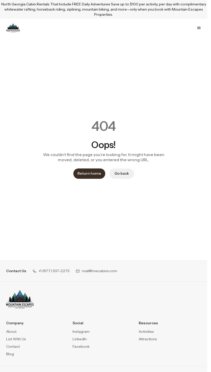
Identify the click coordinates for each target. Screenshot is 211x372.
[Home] (20, 299)
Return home (89, 173)
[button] (50, 271)
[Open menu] (199, 28)
